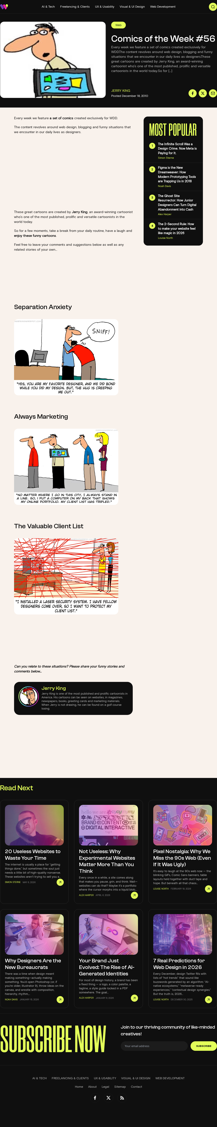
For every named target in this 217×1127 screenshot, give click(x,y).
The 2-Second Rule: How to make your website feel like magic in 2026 (176, 228)
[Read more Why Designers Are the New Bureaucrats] (60, 999)
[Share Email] (213, 93)
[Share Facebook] (193, 93)
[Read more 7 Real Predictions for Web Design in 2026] (208, 999)
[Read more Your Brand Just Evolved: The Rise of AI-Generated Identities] (134, 998)
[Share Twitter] (203, 93)
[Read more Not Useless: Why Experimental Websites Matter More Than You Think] (134, 895)
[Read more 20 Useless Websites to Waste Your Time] (60, 882)
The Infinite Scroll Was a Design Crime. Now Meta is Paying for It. (177, 148)
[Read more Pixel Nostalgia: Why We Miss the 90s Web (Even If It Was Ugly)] (208, 888)
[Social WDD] (95, 1098)
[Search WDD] (213, 7)
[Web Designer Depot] (4, 7)
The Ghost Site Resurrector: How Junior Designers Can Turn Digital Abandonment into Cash (177, 202)
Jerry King (54, 688)
